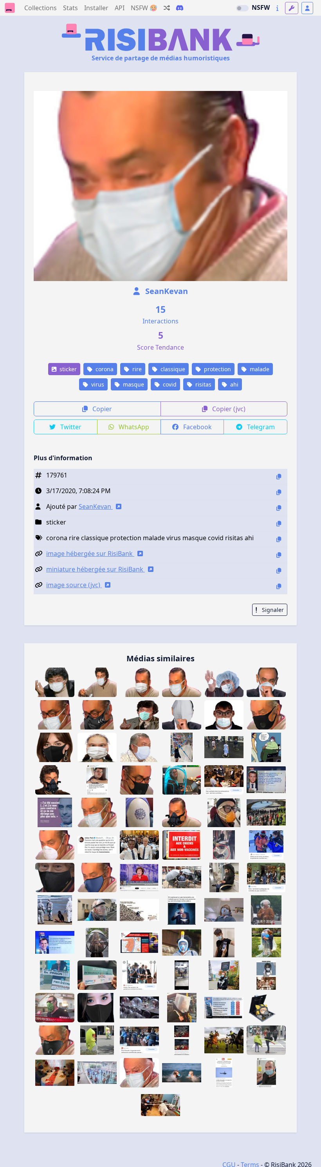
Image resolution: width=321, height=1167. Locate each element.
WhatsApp (133, 427)
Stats (70, 8)
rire (136, 369)
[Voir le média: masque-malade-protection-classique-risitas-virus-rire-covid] (181, 682)
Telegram (260, 427)
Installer (96, 8)
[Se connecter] (307, 8)
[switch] (242, 8)
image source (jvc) (74, 585)
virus (97, 384)
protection (216, 369)
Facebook (197, 427)
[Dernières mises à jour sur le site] (277, 8)
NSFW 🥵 (144, 8)
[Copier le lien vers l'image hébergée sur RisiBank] (279, 555)
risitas (202, 384)
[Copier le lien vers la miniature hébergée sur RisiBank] (279, 570)
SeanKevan (165, 291)
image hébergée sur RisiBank (90, 553)
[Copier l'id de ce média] (279, 476)
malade (258, 369)
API (119, 8)
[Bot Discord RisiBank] (179, 8)
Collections (40, 8)
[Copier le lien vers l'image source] (279, 586)
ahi (233, 384)
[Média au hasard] (166, 8)
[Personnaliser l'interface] (291, 8)
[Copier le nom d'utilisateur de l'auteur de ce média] (279, 508)
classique (172, 369)
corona (104, 369)
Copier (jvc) (228, 409)
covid (169, 384)
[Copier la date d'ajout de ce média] (279, 492)
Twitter (70, 427)
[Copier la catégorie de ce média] (279, 523)
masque (132, 384)
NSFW (261, 7)
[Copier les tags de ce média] (279, 539)
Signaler (272, 609)
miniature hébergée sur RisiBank (95, 569)
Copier (101, 409)
